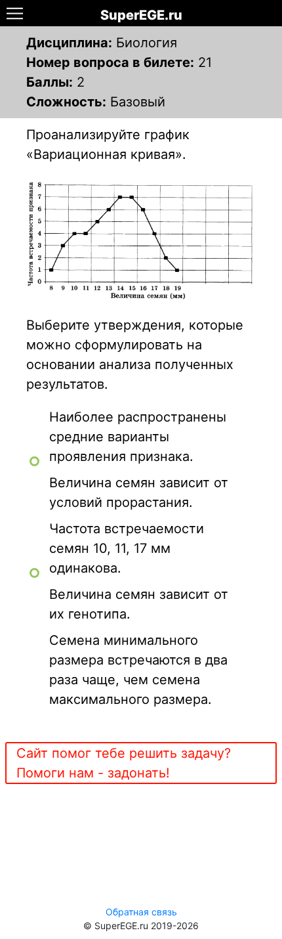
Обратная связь (141, 911)
